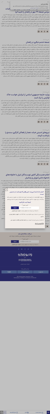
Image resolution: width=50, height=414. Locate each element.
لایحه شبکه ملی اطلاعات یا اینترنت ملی (18, 220)
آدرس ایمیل (25, 205)
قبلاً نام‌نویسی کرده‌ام (39, 224)
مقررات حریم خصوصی (16, 211)
